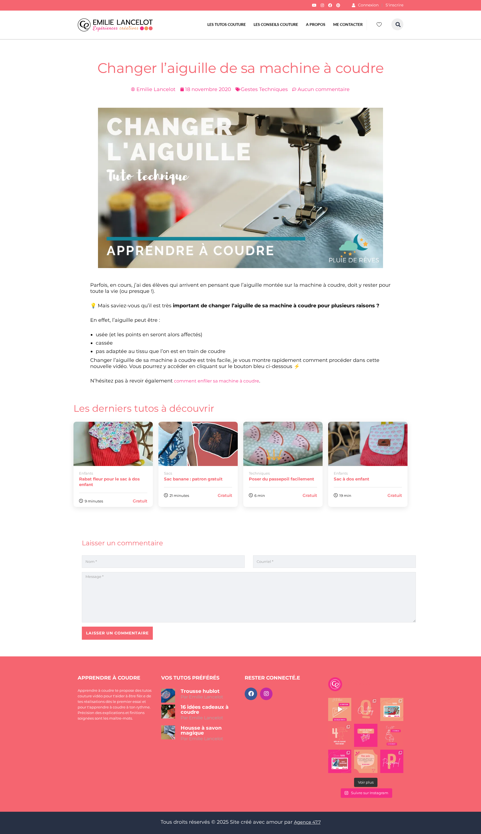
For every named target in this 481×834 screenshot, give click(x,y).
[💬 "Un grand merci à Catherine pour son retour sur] (365, 761)
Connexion (368, 5)
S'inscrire (394, 5)
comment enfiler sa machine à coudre (216, 381)
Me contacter (348, 24)
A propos (315, 24)
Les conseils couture (276, 24)
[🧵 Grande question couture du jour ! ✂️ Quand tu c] (391, 735)
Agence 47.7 (307, 822)
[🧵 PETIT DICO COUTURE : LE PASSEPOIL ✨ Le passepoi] (391, 761)
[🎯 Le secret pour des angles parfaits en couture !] (339, 709)
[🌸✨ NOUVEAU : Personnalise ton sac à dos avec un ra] (391, 709)
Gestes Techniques (264, 89)
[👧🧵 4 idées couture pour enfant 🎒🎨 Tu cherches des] (339, 735)
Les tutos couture (226, 24)
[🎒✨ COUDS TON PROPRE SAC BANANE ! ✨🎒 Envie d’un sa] (339, 761)
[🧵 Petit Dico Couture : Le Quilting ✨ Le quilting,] (365, 709)
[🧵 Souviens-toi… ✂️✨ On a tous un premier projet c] (365, 735)
